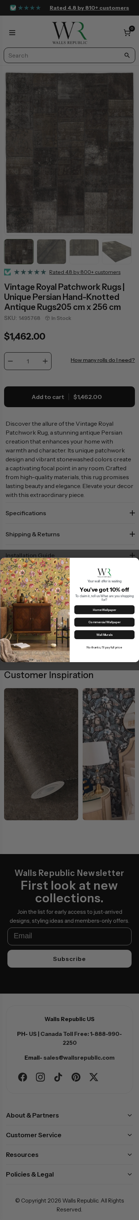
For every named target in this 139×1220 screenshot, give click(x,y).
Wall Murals (104, 635)
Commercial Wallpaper (104, 622)
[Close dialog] (134, 562)
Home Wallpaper (104, 610)
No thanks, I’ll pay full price (104, 647)
